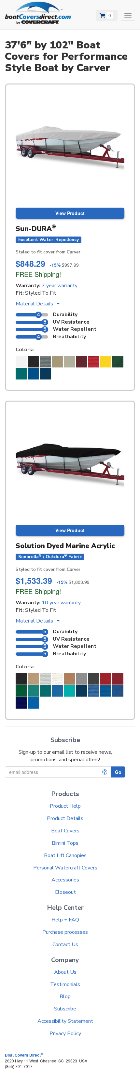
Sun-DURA (36, 228)
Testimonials (65, 984)
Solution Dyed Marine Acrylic (65, 545)
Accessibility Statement (65, 1021)
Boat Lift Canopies (65, 855)
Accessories (65, 879)
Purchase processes (65, 932)
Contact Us (65, 944)
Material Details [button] (35, 303)
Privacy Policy (65, 1033)
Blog (65, 996)
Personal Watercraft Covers (65, 867)
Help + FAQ (65, 919)
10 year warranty (61, 602)
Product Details (65, 818)
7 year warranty (59, 285)
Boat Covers (65, 830)
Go (118, 772)
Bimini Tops (65, 843)
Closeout (65, 892)
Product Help (65, 806)
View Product (70, 213)
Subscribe (65, 1008)
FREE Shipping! (38, 274)
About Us (65, 972)
